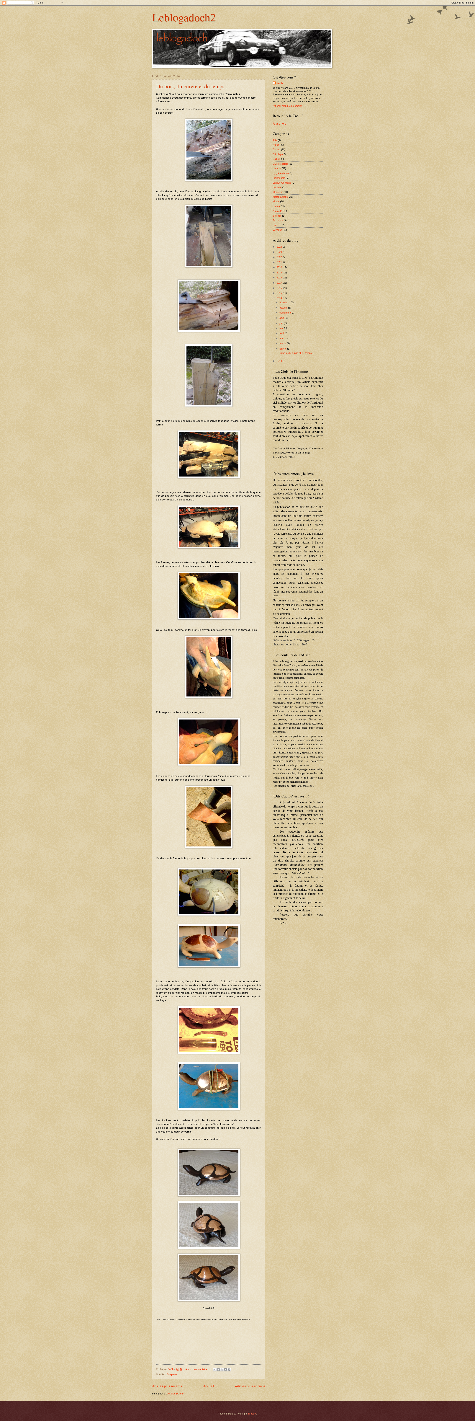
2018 (280, 277)
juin (281, 323)
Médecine (278, 192)
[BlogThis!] (218, 1369)
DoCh (279, 83)
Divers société (280, 163)
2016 (280, 288)
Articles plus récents (167, 1386)
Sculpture (171, 1374)
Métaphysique (280, 196)
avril (282, 333)
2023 (280, 252)
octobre (283, 307)
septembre (285, 312)
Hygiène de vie (281, 173)
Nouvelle (277, 211)
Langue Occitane (282, 182)
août (282, 317)
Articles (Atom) (175, 1393)
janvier (283, 348)
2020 (280, 267)
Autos (276, 144)
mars (282, 338)
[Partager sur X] (222, 1369)
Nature (276, 206)
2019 (280, 272)
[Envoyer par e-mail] (215, 1369)
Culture (276, 159)
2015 (280, 293)
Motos (276, 201)
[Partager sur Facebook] (225, 1369)
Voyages (277, 230)
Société (277, 225)
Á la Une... (279, 123)
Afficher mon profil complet (287, 106)
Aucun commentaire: (196, 1369)
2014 (280, 298)
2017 (280, 282)
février (283, 343)
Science (277, 215)
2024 (280, 246)
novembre (285, 302)
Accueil (208, 1386)
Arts (275, 140)
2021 (280, 262)
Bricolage (278, 154)
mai (281, 328)
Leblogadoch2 (184, 17)
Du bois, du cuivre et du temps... (192, 86)
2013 (280, 361)
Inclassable (279, 178)
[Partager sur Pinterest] (229, 1369)
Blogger (252, 1413)
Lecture (277, 187)
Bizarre (276, 149)
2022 (280, 257)
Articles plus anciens (250, 1386)
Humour (277, 168)
